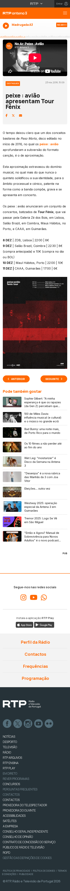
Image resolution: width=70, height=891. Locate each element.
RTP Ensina (10, 763)
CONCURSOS (11, 784)
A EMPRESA (10, 826)
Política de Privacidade (16, 870)
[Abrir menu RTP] (35, 3)
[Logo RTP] (22, 704)
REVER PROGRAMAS (16, 779)
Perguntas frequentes (20, 789)
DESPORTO (10, 742)
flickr (49, 723)
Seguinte (52, 379)
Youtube (38, 723)
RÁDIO (7, 752)
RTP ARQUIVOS (12, 758)
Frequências (35, 666)
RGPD (6, 852)
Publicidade (26, 874)
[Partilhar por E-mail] (20, 115)
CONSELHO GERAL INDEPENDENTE (25, 831)
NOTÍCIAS (9, 736)
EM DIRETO (10, 773)
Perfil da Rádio (35, 642)
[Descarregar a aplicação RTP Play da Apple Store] (24, 624)
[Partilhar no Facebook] (6, 115)
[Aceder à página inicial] (23, 13)
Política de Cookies (44, 870)
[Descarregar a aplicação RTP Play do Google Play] (44, 624)
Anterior (18, 379)
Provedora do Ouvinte (19, 810)
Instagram (28, 723)
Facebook (7, 723)
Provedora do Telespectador (25, 805)
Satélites (9, 821)
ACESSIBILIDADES (14, 816)
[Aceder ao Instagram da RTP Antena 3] (24, 597)
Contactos (35, 654)
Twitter (17, 723)
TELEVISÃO (10, 747)
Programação (35, 678)
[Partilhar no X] (13, 115)
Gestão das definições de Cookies (27, 858)
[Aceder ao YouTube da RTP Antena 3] (34, 597)
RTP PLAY (9, 768)
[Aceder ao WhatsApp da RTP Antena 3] (44, 597)
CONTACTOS (11, 800)
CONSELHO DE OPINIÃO (18, 837)
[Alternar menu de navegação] (66, 13)
